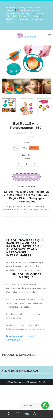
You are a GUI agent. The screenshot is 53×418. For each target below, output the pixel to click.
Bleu (16, 148)
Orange (34, 148)
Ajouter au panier (26, 177)
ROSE (24, 148)
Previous (6, 69)
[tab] (26, 234)
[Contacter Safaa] (45, 405)
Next (47, 69)
